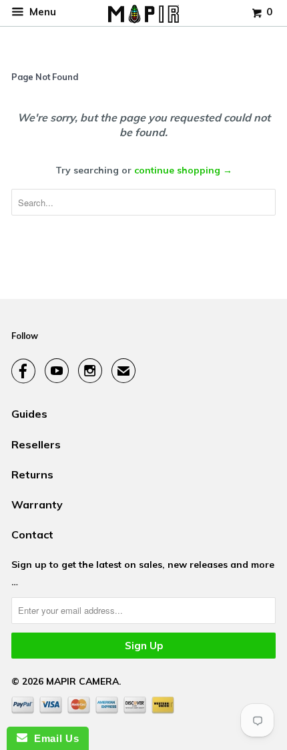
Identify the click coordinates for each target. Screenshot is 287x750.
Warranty (37, 504)
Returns (32, 474)
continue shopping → (183, 170)
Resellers (36, 444)
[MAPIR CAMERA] (143, 13)
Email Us (53, 738)
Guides (29, 413)
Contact (32, 534)
